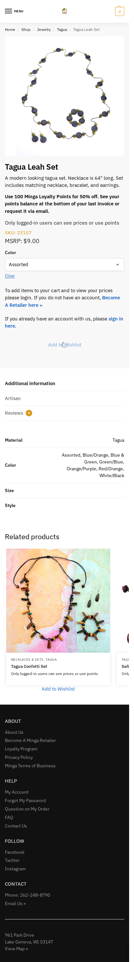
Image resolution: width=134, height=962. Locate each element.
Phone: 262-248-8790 (27, 895)
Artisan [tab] (13, 398)
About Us (14, 732)
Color (10, 252)
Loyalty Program (21, 749)
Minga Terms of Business (30, 766)
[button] (119, 11)
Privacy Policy (19, 757)
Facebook (14, 852)
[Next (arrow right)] (117, 481)
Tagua (62, 29)
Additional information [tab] (30, 383)
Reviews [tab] (17, 413)
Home (10, 29)
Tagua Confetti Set (29, 666)
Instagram (15, 869)
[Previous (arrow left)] (11, 481)
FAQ (9, 817)
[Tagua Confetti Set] (58, 601)
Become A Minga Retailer (30, 740)
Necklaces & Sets (27, 659)
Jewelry (44, 29)
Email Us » (15, 903)
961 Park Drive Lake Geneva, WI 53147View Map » (29, 942)
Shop (26, 29)
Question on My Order (27, 809)
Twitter (12, 860)
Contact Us (16, 826)
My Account (17, 792)
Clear (10, 276)
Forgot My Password (25, 800)
